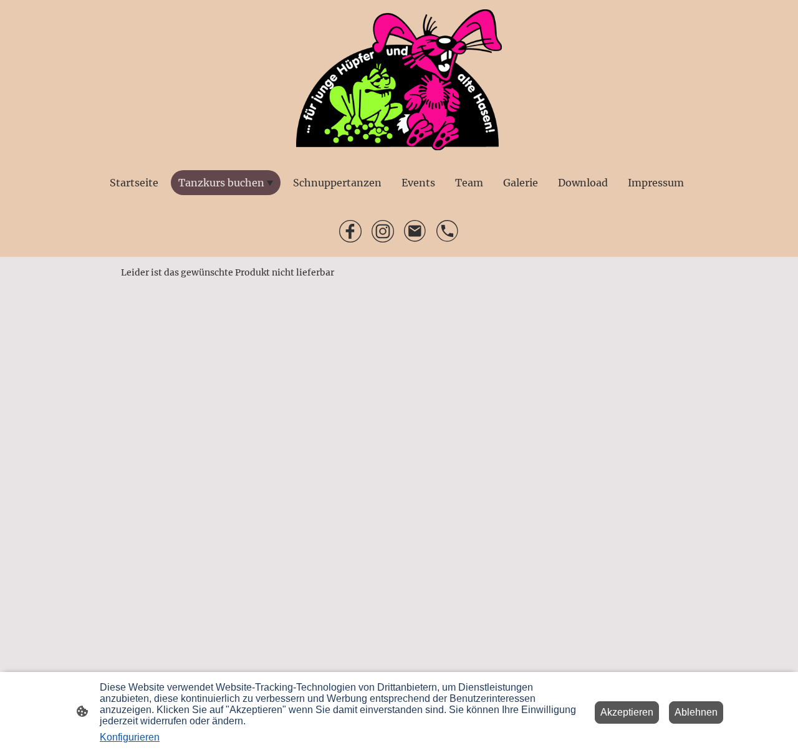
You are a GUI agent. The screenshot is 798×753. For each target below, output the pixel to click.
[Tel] (447, 231)
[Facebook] (350, 231)
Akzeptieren (626, 712)
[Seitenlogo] (399, 79)
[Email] (415, 231)
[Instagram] (383, 231)
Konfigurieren (130, 737)
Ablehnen (696, 712)
